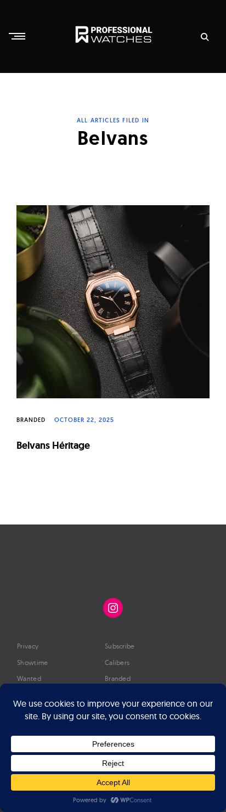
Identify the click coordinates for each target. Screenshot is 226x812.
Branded (31, 420)
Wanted (29, 678)
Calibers (117, 662)
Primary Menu (18, 36)
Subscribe (120, 646)
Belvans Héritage (53, 445)
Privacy (27, 646)
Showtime (32, 662)
